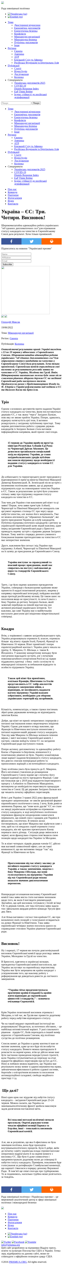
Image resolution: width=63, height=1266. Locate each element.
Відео (11, 200)
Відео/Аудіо (20, 71)
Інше (17, 45)
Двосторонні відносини (27, 25)
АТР (16, 57)
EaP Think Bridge (23, 91)
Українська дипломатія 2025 (29, 83)
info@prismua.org (10, 1245)
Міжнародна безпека (25, 39)
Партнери (13, 195)
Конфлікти (20, 33)
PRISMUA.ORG (18, 1262)
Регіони (12, 48)
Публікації (13, 65)
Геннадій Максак (10, 322)
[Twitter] (31, 241)
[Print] (52, 241)
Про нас (12, 189)
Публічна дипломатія (26, 42)
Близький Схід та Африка (28, 59)
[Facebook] (11, 241)
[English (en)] (15, 16)
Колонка (19, 77)
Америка (19, 54)
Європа (18, 51)
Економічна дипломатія (27, 28)
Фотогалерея (15, 198)
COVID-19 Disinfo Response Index (26, 87)
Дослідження (21, 74)
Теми (10, 22)
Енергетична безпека (25, 31)
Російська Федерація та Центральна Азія (36, 62)
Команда (12, 192)
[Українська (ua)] (17, 14)
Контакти (13, 203)
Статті (17, 68)
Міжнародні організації (27, 36)
